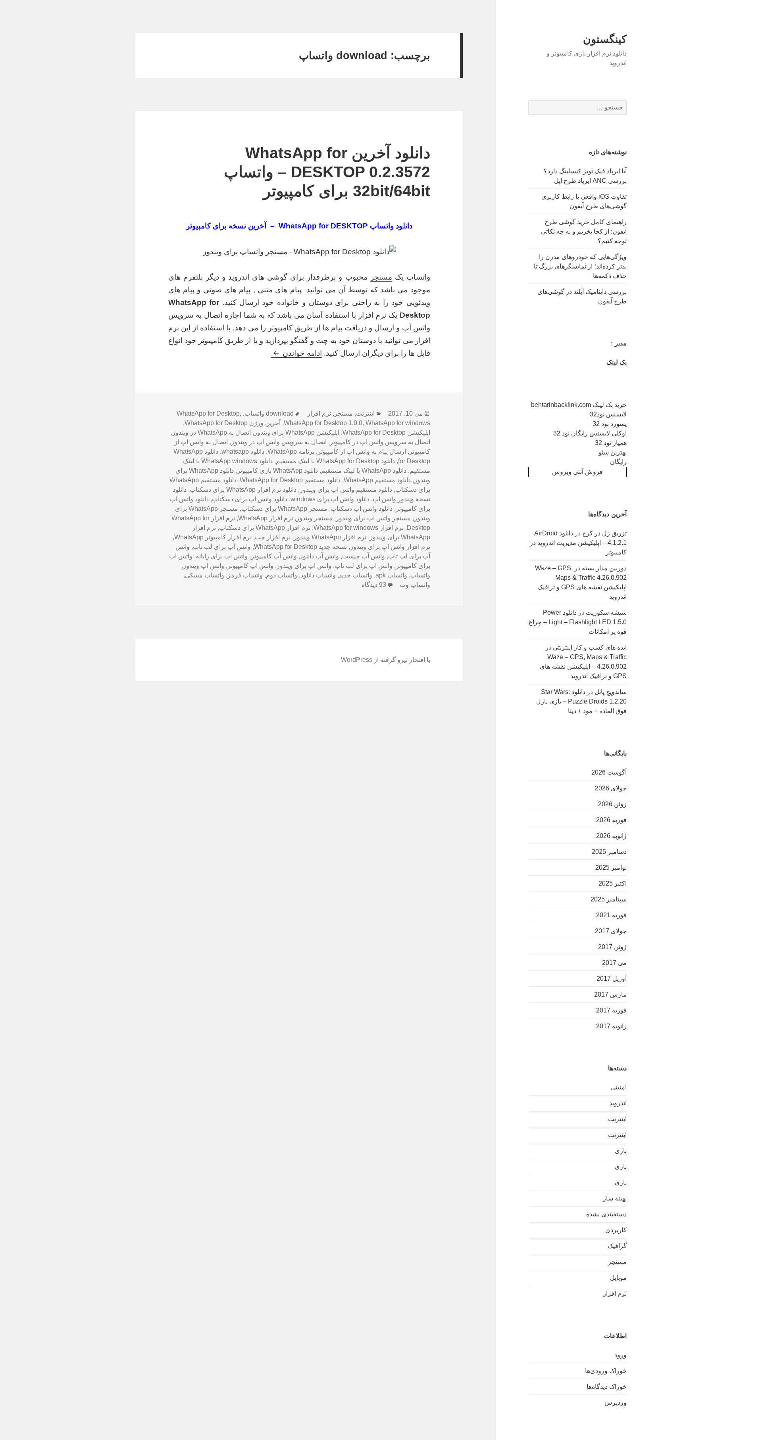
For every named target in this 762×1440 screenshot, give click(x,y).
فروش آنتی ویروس (577, 471)
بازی (621, 1150)
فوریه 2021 (611, 915)
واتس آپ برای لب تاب (222, 546)
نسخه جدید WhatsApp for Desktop (300, 546)
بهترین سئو (612, 452)
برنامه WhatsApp (290, 451)
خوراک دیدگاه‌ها (607, 1386)
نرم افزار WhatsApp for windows (359, 527)
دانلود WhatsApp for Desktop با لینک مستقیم (335, 461)
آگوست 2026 (609, 772)
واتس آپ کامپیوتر (274, 556)
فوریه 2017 (611, 1010)
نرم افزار (615, 1293)
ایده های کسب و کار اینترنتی (590, 647)
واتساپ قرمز (245, 575)
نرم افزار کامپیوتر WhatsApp (213, 537)
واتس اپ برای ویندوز (304, 565)
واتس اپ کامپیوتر (250, 565)
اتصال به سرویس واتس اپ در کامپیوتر (380, 442)
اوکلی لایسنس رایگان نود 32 (590, 433)
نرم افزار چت (273, 537)
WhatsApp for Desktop (208, 413)
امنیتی (618, 1087)
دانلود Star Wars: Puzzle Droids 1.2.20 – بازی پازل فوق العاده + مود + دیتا (581, 701)
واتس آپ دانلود (319, 556)
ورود (620, 1355)
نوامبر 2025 (611, 867)
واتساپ (420, 575)
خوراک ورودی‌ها (606, 1370)
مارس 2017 (610, 994)
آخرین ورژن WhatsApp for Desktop (233, 423)
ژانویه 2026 (611, 835)
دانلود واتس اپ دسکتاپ (362, 508)
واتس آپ (416, 328)
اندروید (618, 1103)
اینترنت (617, 1119)
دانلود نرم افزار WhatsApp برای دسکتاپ (243, 489)
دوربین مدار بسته (604, 568)
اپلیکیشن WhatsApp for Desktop (386, 432)
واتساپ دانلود (318, 575)
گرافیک (617, 1246)
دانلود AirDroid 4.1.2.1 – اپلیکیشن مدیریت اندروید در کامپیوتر (578, 543)
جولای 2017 (611, 931)
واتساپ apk (391, 575)
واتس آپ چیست (363, 556)
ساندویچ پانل (611, 691)
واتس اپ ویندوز (203, 565)
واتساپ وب (415, 584)
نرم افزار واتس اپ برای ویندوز (390, 546)
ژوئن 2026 (612, 804)
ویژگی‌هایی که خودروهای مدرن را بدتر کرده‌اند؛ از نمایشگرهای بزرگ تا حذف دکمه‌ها (580, 266)
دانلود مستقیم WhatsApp (377, 480)
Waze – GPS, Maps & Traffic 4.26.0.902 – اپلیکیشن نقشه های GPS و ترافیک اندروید (583, 666)
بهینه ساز (615, 1198)
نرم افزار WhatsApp (265, 518)
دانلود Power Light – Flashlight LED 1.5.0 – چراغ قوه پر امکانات (578, 622)
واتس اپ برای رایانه (222, 556)
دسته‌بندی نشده (606, 1214)
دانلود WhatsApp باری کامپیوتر (277, 470)
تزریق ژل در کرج (604, 533)
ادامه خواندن (296, 353)
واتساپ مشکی (204, 575)
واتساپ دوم (281, 575)
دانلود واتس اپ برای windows (330, 499)
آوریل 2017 (612, 978)
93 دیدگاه (374, 584)
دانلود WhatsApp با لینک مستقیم (363, 470)
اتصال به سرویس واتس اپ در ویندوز (279, 442)
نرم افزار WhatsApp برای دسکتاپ (264, 527)
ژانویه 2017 (611, 1026)
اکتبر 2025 (612, 883)
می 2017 (614, 962)
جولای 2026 (611, 788)
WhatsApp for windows (398, 423)
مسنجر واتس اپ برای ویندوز (373, 518)
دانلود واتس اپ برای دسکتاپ (249, 499)
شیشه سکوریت (606, 612)
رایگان (618, 461)
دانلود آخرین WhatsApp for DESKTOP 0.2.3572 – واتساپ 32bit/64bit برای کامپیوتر (327, 171)
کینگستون (605, 39)
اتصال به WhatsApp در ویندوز (211, 432)
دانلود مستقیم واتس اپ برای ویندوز (346, 489)
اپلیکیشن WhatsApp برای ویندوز (296, 432)
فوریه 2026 (611, 820)
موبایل (618, 1277)
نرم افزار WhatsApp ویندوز (330, 537)
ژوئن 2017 (612, 946)
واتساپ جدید (355, 575)
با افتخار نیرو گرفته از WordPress (385, 659)
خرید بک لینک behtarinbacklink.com (579, 404)
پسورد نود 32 (610, 423)
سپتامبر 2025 (609, 899)
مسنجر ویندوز (314, 518)
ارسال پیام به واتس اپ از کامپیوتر (362, 451)
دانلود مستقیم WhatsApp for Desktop (290, 480)
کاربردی (616, 1230)
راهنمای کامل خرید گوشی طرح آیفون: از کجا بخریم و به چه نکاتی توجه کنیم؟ (584, 231)
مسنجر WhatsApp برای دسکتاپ (284, 508)
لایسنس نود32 (608, 414)
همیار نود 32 (611, 442)
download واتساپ (269, 413)
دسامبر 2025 (609, 851)
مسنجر (617, 1261)
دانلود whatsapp (242, 451)
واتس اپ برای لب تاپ (364, 565)
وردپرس (615, 1402)
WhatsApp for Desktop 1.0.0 (323, 423)
